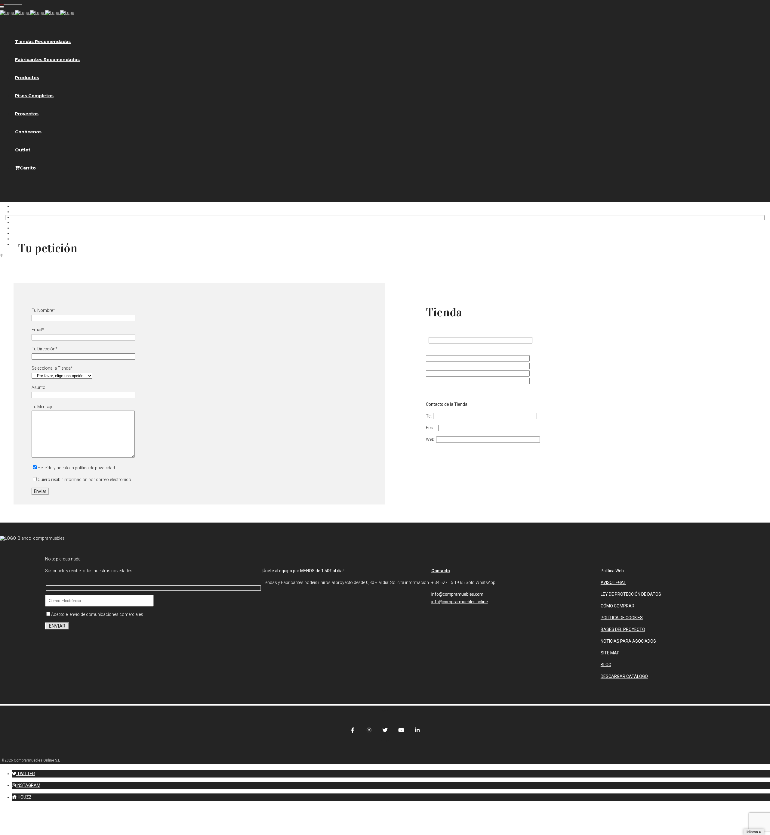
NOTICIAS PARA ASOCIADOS (628, 641)
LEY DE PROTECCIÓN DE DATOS (631, 594)
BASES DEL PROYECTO (623, 629)
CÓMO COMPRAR (617, 606)
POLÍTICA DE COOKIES (622, 617)
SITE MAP (610, 652)
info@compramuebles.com (457, 594)
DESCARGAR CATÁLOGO (624, 676)
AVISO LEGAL (613, 582)
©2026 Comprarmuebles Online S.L (31, 760)
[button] (23, 773)
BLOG (606, 664)
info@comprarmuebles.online (459, 601)
